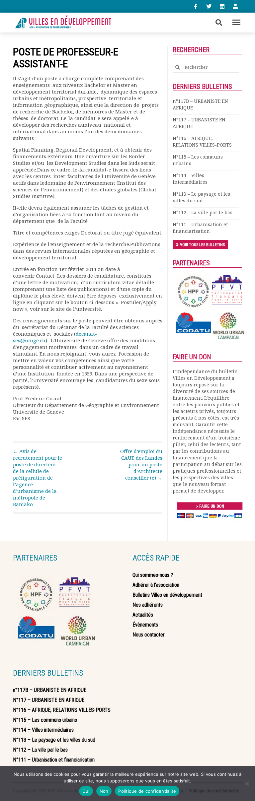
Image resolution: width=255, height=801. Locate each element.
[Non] (246, 783)
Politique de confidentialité (147, 791)
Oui (86, 791)
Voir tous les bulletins (202, 244)
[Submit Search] (178, 67)
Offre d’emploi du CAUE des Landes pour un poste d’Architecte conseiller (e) (141, 464)
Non (104, 791)
